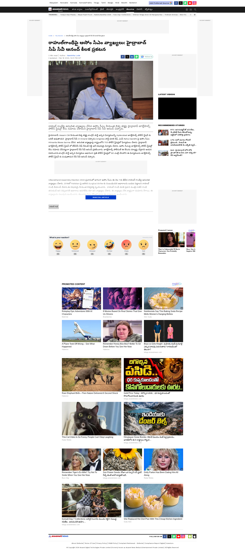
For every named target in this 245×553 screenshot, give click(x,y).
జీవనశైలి (109, 9)
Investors (169, 543)
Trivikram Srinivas (171, 15)
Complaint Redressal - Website (131, 543)
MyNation (133, 3)
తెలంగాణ (130, 9)
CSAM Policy (112, 543)
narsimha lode (73, 55)
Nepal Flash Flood (85, 15)
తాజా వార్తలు (77, 9)
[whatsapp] (185, 3)
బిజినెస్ (139, 9)
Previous (191, 14)
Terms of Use (90, 543)
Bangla (110, 3)
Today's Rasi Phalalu (68, 15)
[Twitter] (181, 3)
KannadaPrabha (85, 3)
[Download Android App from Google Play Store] (190, 536)
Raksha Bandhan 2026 (102, 15)
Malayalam (54, 3)
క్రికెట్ (102, 9)
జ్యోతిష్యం (149, 9)
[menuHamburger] (191, 9)
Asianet (58, 536)
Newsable (64, 3)
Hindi (117, 3)
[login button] (187, 9)
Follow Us (148, 57)
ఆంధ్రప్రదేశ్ (120, 9)
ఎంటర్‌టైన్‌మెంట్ (91, 9)
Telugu (96, 3)
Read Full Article (101, 197)
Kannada (73, 3)
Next (195, 14)
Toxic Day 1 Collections (122, 15)
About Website (77, 543)
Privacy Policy (101, 543)
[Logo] (59, 10)
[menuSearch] (195, 10)
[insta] (194, 3)
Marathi (124, 3)
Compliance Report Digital (155, 543)
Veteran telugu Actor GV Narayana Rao (147, 15)
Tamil (103, 3)
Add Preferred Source (159, 3)
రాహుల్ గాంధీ (54, 206)
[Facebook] (176, 3)
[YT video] (190, 3)
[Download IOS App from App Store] (194, 536)
